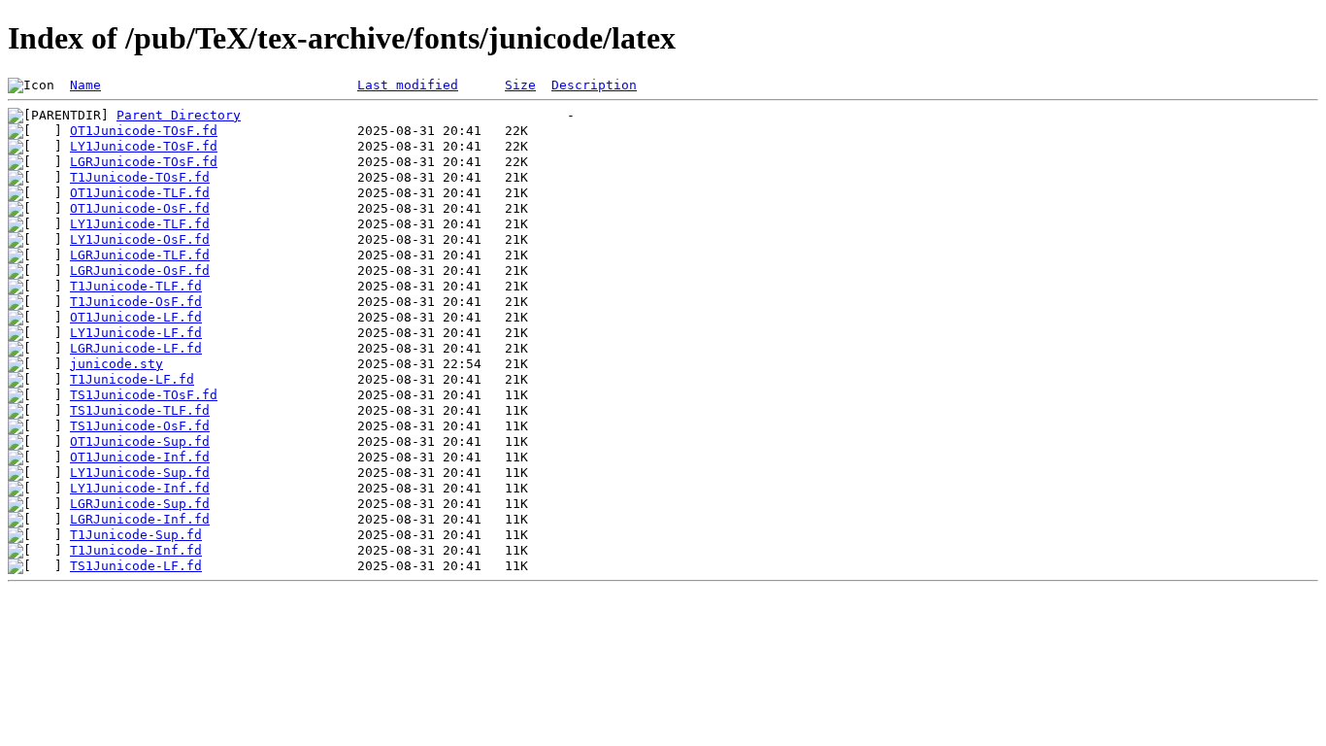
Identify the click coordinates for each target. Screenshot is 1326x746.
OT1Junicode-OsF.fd (140, 208)
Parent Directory (178, 115)
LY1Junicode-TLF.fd (140, 224)
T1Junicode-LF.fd (132, 379)
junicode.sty (116, 363)
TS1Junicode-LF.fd (136, 566)
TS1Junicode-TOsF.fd (143, 395)
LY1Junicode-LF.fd (136, 332)
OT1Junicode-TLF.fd (140, 193)
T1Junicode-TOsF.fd (140, 177)
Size (520, 85)
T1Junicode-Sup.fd (136, 534)
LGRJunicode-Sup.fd (140, 503)
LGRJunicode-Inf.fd (140, 519)
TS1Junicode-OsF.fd (140, 426)
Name (85, 85)
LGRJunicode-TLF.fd (140, 255)
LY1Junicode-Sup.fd (140, 472)
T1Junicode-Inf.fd (136, 550)
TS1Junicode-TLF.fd (140, 410)
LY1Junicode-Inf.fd (140, 488)
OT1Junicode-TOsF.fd (143, 130)
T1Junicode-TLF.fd (136, 286)
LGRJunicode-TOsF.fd (143, 161)
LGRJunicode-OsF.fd (140, 270)
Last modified (407, 85)
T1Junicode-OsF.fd (136, 301)
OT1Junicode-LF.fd (136, 317)
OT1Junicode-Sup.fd (140, 441)
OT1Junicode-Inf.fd (140, 457)
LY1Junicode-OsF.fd (140, 239)
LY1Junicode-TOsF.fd (143, 146)
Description (594, 85)
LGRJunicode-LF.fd (136, 348)
